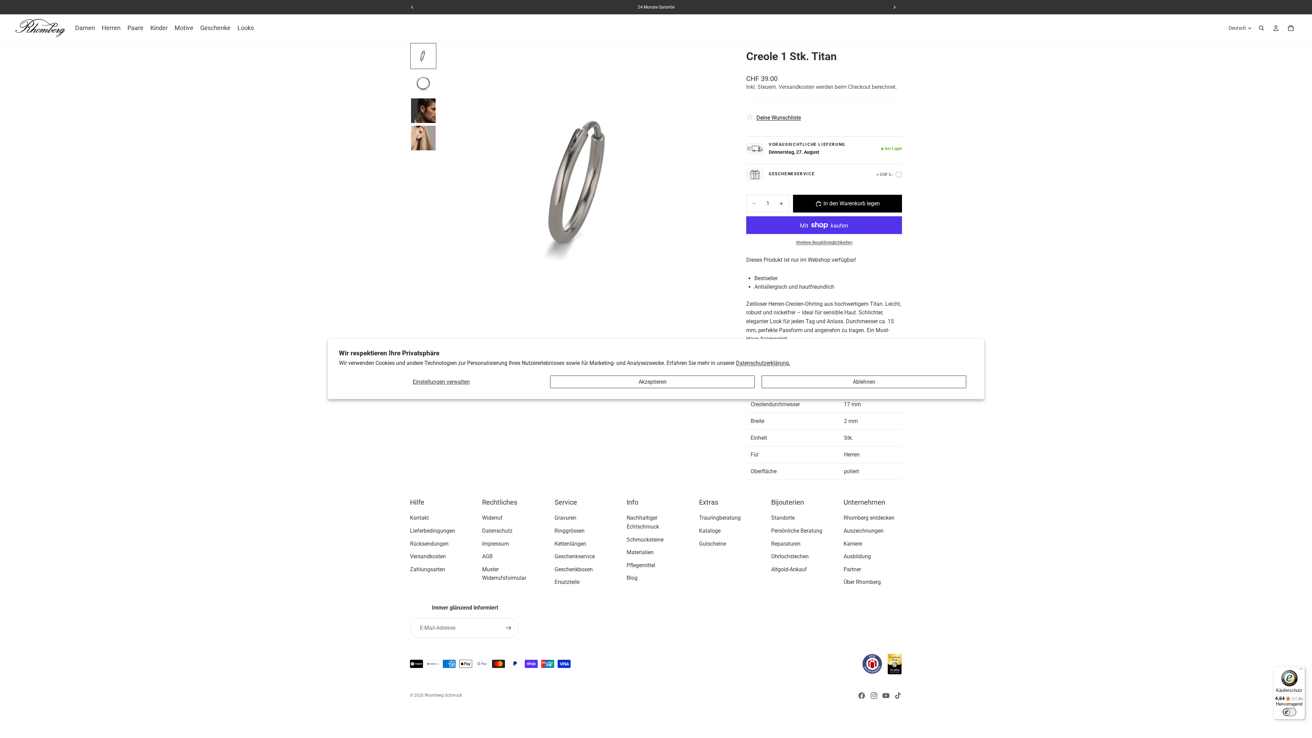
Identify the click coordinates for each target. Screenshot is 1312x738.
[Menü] (1301, 670)
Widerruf (492, 518)
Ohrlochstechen (790, 556)
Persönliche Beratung (796, 531)
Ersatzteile (567, 582)
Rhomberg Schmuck (443, 695)
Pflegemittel (641, 565)
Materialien (640, 552)
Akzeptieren (653, 382)
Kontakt (419, 518)
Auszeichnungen (864, 531)
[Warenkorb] (1290, 28)
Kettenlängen (570, 543)
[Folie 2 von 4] (423, 83)
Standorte (783, 518)
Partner (852, 569)
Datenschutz (497, 531)
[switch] (1289, 712)
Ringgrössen (570, 531)
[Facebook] (862, 696)
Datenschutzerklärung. (763, 363)
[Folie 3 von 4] (423, 110)
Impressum (495, 543)
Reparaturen (786, 543)
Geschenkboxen (574, 569)
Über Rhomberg (862, 582)
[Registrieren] (508, 628)
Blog (632, 578)
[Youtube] (886, 696)
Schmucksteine (645, 539)
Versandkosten (428, 556)
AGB (487, 556)
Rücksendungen (429, 543)
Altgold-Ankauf (789, 569)
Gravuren (565, 518)
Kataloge (710, 531)
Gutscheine (712, 543)
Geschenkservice (575, 556)
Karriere (853, 543)
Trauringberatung (720, 518)
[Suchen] (1261, 28)
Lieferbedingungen (432, 531)
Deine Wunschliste (778, 117)
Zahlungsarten (427, 569)
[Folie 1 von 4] (423, 56)
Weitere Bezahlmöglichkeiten (824, 242)
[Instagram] (874, 696)
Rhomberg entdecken (869, 518)
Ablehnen (864, 382)
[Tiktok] (898, 696)
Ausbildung (857, 556)
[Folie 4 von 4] (423, 138)
